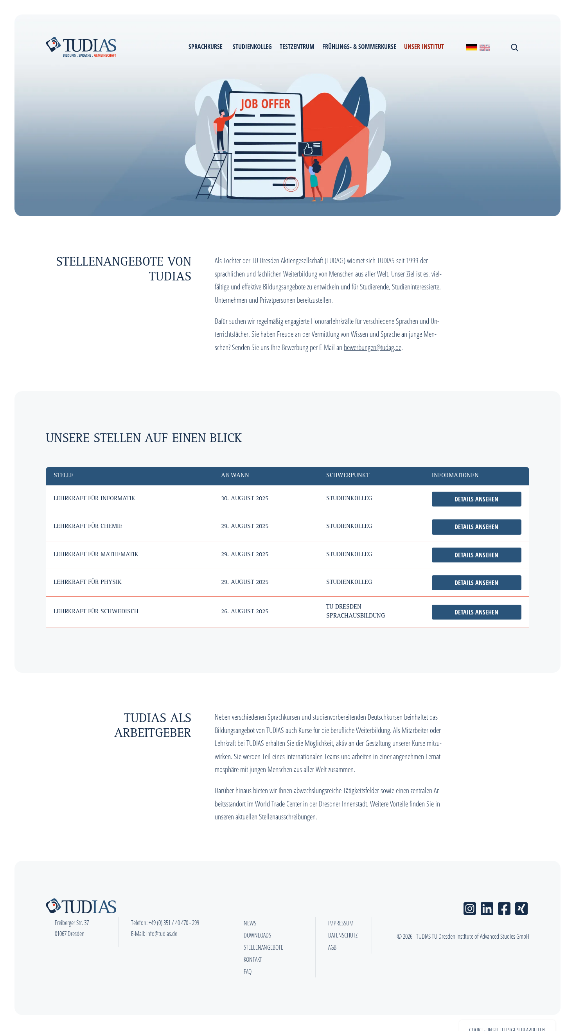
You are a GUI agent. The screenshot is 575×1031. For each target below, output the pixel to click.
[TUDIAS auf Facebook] (504, 907)
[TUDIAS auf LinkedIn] (487, 907)
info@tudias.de (161, 933)
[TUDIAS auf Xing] (521, 907)
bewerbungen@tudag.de (372, 347)
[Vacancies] (485, 46)
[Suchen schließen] (514, 47)
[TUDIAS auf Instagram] (470, 907)
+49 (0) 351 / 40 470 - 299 (174, 922)
